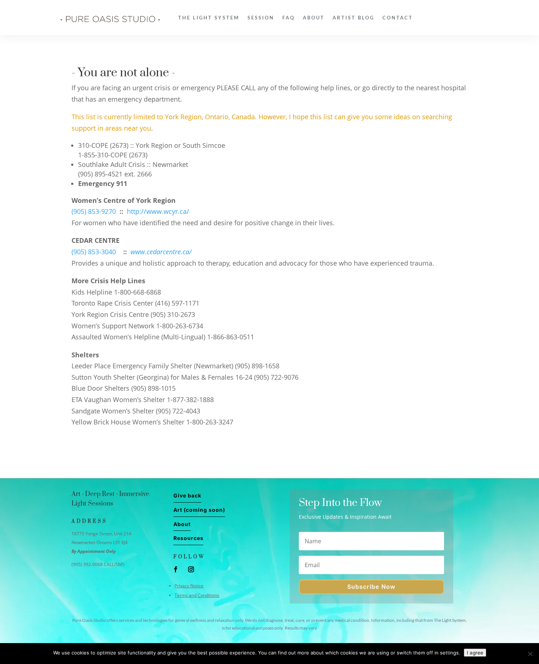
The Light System (208, 18)
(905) (79, 251)
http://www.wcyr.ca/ (158, 211)
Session (260, 18)
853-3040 (101, 251)
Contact (397, 18)
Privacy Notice (189, 586)
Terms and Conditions (197, 595)
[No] (530, 653)
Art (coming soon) (199, 510)
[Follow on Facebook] (176, 569)
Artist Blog (353, 18)
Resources (188, 538)
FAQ (288, 18)
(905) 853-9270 (94, 211)
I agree (475, 653)
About (313, 18)
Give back (187, 495)
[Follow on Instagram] (191, 569)
